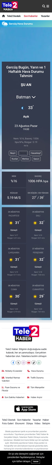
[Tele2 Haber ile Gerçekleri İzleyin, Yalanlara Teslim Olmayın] (10, 6)
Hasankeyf (36, 153)
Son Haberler (31, 16)
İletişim (46, 423)
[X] (18, 362)
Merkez (25, 159)
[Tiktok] (33, 362)
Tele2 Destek (14, 16)
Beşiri (13, 153)
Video (37, 423)
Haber (46, 419)
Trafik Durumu (37, 377)
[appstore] (26, 409)
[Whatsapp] (39, 362)
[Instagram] (23, 362)
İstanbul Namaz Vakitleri (11, 379)
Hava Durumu (37, 371)
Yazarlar (45, 16)
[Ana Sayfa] (3, 16)
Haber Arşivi (36, 397)
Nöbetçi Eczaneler (13, 371)
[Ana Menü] (47, 6)
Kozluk (15, 159)
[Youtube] (28, 362)
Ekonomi (20, 423)
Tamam (35, 462)
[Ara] (43, 6)
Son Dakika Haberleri (14, 397)
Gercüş (23, 153)
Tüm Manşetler (37, 387)
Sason (36, 159)
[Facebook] (13, 362)
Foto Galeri (8, 423)
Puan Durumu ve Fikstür (11, 389)
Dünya (29, 423)
